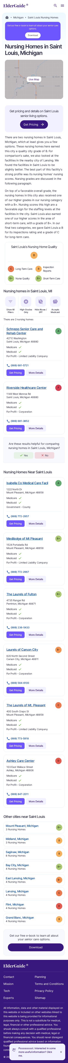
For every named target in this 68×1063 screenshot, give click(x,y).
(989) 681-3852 (20, 420)
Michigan (18, 17)
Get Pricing (31, 124)
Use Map (34, 79)
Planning (40, 977)
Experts (8, 998)
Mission (8, 984)
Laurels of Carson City (22, 649)
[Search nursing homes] (55, 5)
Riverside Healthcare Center (26, 388)
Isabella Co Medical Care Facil (27, 483)
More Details (36, 372)
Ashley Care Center (20, 761)
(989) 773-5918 (20, 738)
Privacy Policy (44, 991)
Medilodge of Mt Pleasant (24, 538)
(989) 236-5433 (20, 627)
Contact (8, 977)
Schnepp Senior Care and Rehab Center (24, 331)
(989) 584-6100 (20, 682)
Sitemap (40, 998)
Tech (6, 991)
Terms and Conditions (49, 984)
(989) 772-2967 (20, 571)
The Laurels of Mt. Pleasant (25, 705)
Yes (26, 455)
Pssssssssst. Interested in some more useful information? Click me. (37, 1052)
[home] (15, 5)
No (46, 455)
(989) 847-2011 (20, 794)
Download (33, 35)
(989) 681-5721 (20, 365)
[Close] (61, 1051)
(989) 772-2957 (20, 516)
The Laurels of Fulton (21, 594)
